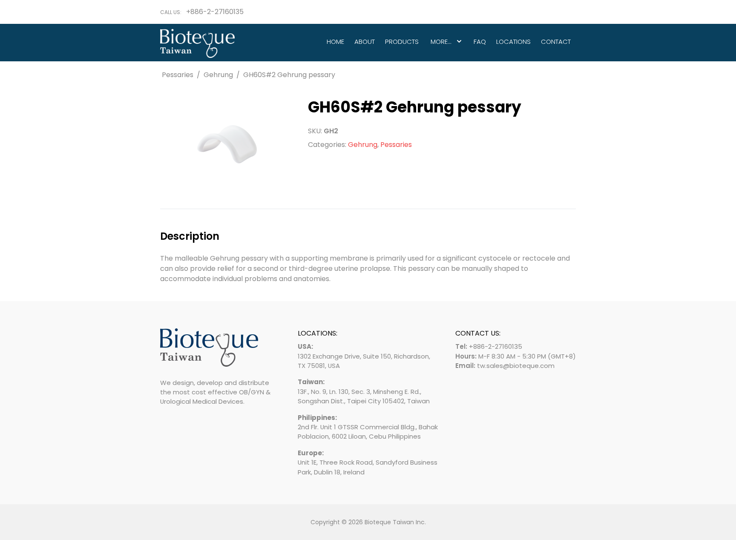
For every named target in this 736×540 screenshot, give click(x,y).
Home (335, 41)
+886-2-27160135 (215, 12)
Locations (513, 41)
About (364, 41)
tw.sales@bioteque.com (516, 365)
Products (402, 41)
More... (441, 41)
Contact (556, 41)
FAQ (480, 41)
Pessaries (177, 75)
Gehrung (218, 75)
